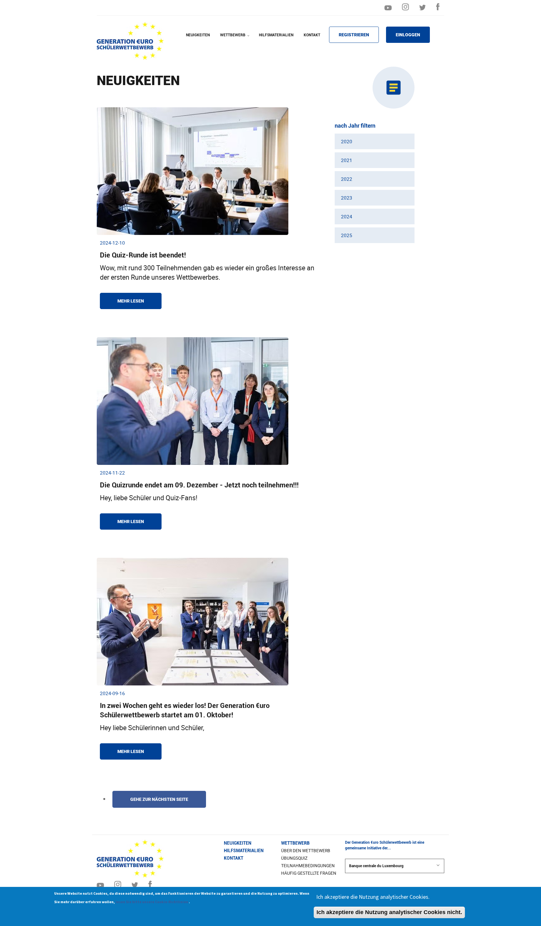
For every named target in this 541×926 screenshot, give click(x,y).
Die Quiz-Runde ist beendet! (143, 255)
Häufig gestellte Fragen (308, 873)
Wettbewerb (295, 843)
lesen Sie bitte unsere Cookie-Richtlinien (152, 901)
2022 (346, 179)
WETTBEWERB (235, 39)
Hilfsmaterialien (244, 850)
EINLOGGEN (408, 34)
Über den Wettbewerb (305, 850)
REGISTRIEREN (354, 34)
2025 (346, 235)
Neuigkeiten (237, 843)
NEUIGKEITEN (198, 35)
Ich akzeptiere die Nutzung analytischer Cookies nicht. (389, 912)
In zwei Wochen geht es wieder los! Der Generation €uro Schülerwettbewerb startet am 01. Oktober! (185, 710)
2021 (346, 160)
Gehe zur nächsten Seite (159, 799)
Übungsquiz (294, 858)
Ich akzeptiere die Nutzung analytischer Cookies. (373, 896)
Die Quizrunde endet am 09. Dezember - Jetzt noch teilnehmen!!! (199, 485)
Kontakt (233, 858)
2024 (346, 216)
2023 (346, 197)
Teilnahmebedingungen (308, 865)
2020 (346, 141)
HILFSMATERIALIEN (276, 35)
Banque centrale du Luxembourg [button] (376, 866)
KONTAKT (312, 35)
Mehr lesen (130, 300)
